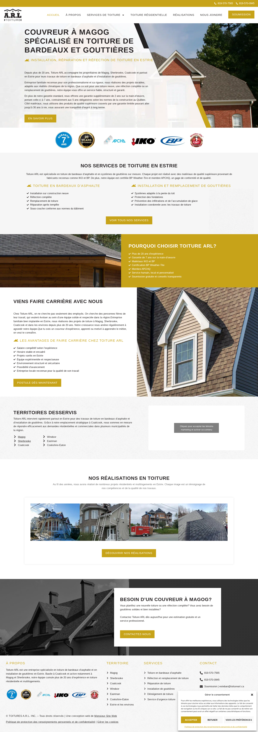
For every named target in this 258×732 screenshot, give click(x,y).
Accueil (53, 14)
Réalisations (183, 14)
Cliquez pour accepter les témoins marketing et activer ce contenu (196, 428)
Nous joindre (211, 14)
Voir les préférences (239, 720)
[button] (252, 694)
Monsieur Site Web (105, 716)
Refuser (213, 720)
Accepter (191, 720)
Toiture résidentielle (148, 14)
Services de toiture (103, 14)
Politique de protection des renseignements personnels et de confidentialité (216, 727)
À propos (73, 14)
